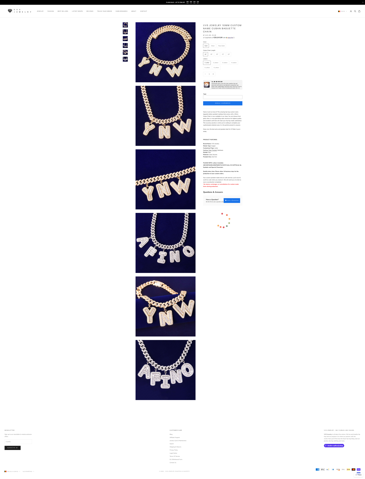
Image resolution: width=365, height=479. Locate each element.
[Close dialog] (217, 219)
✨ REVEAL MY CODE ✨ (201, 244)
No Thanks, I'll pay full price (201, 251)
